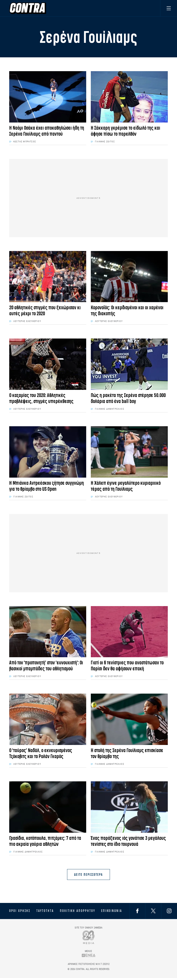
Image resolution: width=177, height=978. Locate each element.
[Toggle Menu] (168, 8)
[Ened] (88, 955)
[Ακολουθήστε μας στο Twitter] (153, 911)
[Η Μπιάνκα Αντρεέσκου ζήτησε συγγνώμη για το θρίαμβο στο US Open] (47, 452)
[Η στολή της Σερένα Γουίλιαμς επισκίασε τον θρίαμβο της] (129, 719)
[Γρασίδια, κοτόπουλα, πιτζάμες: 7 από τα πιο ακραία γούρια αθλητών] (47, 807)
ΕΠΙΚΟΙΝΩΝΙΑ (111, 911)
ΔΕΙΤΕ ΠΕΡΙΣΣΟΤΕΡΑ (88, 874)
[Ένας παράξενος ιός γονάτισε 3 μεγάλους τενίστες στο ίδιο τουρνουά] (129, 807)
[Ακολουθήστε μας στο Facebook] (137, 911)
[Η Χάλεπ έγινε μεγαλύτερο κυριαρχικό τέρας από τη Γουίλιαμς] (129, 452)
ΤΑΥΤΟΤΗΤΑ (45, 911)
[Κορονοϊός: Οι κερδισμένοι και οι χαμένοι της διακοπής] (129, 276)
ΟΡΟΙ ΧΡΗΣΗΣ (19, 911)
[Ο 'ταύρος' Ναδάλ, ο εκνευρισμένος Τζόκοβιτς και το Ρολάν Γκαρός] (47, 719)
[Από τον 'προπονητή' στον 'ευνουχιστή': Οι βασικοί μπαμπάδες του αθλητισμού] (47, 631)
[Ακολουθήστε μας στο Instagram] (169, 911)
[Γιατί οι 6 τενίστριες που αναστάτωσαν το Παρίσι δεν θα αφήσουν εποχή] (129, 631)
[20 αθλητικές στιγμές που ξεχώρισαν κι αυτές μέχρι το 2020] (47, 276)
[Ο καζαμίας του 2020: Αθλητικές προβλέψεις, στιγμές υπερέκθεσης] (47, 364)
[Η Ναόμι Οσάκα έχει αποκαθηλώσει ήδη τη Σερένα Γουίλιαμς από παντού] (47, 97)
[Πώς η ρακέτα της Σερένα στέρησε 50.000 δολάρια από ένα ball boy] (129, 364)
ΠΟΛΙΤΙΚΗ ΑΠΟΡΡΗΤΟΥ (77, 911)
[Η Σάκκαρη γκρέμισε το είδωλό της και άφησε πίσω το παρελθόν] (129, 97)
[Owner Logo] (89, 937)
